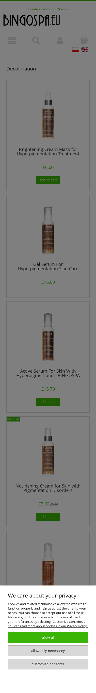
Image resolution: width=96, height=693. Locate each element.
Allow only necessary (48, 651)
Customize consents (48, 664)
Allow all (48, 637)
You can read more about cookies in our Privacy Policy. (48, 626)
